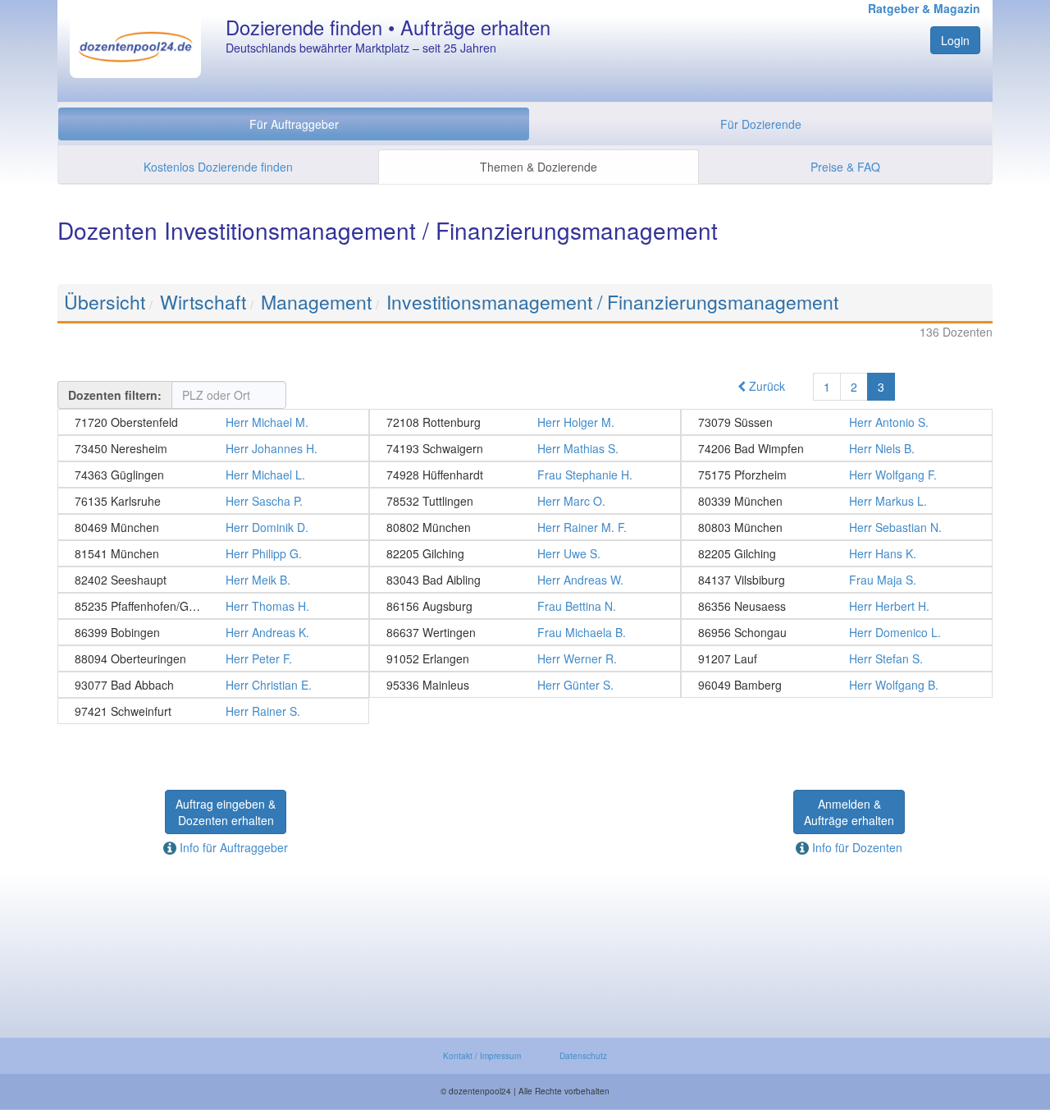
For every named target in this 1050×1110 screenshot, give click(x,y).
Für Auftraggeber (294, 124)
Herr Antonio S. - (837, 422)
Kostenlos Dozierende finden (218, 166)
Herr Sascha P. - (213, 500)
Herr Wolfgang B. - (837, 684)
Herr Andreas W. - (525, 579)
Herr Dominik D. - (213, 527)
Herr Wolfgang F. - (837, 474)
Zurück (765, 386)
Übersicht (104, 301)
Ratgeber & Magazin (924, 8)
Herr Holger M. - (525, 422)
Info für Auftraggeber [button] (232, 847)
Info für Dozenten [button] (855, 847)
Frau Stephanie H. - (525, 474)
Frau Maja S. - (837, 579)
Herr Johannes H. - (213, 448)
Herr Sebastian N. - (837, 527)
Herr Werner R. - (525, 658)
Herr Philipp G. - (213, 553)
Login (955, 40)
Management (316, 301)
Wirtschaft (203, 301)
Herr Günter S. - (525, 684)
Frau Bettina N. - (525, 606)
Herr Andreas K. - (213, 632)
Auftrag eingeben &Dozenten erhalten (226, 812)
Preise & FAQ (845, 166)
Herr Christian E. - (213, 684)
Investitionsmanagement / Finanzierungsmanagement (612, 301)
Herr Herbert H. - (837, 606)
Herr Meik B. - (213, 579)
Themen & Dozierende (538, 166)
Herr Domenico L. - (837, 632)
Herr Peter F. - (213, 658)
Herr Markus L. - (837, 500)
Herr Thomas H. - (213, 606)
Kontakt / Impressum (482, 1056)
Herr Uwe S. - (525, 553)
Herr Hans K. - (837, 553)
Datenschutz (583, 1056)
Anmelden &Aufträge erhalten (849, 812)
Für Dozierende (760, 124)
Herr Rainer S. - (213, 711)
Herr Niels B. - (837, 448)
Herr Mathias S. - (525, 448)
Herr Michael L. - (213, 474)
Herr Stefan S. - (837, 658)
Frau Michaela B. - (525, 632)
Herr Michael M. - (213, 422)
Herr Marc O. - (525, 500)
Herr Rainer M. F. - (525, 527)
